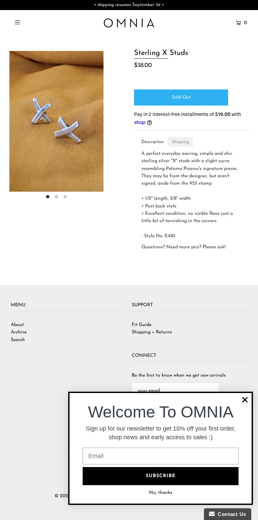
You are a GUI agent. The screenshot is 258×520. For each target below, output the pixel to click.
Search (18, 339)
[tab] (152, 142)
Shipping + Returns (152, 332)
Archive (19, 332)
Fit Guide (142, 324)
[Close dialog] (245, 399)
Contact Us (230, 514)
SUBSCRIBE (160, 475)
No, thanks (160, 492)
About (17, 324)
